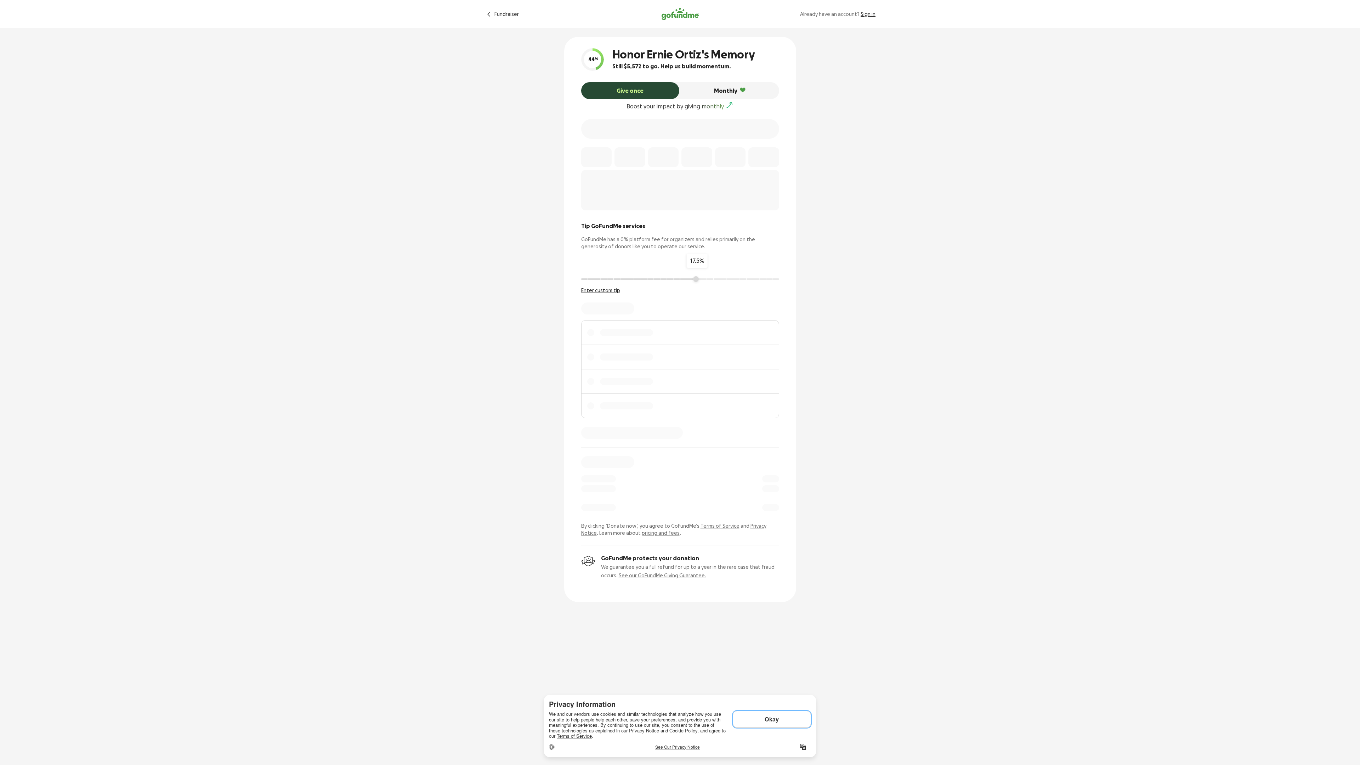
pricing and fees (661, 533)
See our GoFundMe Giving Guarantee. (662, 575)
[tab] (630, 90)
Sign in (868, 14)
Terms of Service (720, 526)
